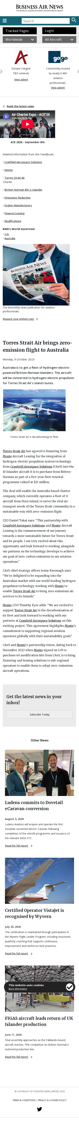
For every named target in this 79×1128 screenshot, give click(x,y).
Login (49, 30)
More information (18, 988)
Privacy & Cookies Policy (52, 1100)
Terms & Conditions (23, 1100)
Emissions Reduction (17, 197)
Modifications (12, 221)
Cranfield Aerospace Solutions (23, 162)
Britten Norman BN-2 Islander (23, 189)
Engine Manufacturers (18, 205)
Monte (8, 170)
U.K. (6, 234)
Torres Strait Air (14, 177)
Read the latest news (20, 106)
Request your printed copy (18, 319)
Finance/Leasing (14, 213)
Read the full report (17, 845)
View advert (21, 79)
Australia (9, 238)
